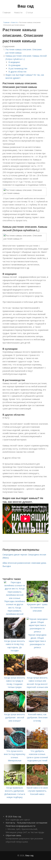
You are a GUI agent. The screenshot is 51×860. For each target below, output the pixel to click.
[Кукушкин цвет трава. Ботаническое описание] (37, 601)
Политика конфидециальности (20, 826)
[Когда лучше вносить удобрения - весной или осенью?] (14, 711)
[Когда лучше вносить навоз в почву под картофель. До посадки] (14, 638)
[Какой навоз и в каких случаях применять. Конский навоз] (37, 784)
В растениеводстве (17, 68)
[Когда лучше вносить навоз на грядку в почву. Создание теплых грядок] (14, 674)
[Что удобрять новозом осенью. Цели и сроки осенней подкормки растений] (37, 748)
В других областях (17, 71)
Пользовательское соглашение (32, 822)
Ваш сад (26, 6)
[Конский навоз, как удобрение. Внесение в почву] (37, 711)
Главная (6, 12)
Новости (18, 12)
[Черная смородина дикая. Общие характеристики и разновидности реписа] (37, 631)
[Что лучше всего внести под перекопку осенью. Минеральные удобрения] (14, 748)
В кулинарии (14, 65)
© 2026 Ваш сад (13, 816)
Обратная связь (13, 835)
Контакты (10, 822)
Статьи (29, 12)
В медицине (14, 62)
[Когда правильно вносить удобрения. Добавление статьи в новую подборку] (14, 784)
